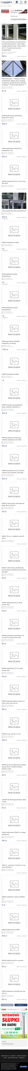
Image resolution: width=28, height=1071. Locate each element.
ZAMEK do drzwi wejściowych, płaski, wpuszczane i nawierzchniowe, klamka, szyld (14, 767)
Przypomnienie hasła (13, 1057)
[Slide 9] (18, 38)
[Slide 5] (13, 38)
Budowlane (4, 6)
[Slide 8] (17, 38)
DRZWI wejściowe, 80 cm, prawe (12, 960)
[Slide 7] (16, 38)
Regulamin (13, 1055)
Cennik (5, 1057)
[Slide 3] (10, 38)
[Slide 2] (9, 38)
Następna (20, 1005)
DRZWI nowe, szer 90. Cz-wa (11, 734)
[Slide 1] (7, 38)
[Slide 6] (14, 38)
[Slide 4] (11, 38)
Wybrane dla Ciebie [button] (19, 19)
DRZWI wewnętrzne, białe (10, 242)
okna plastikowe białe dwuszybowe (14, 211)
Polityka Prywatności (21, 1055)
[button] (21, 2)
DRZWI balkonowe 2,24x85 (11, 930)
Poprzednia (8, 1005)
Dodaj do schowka (21, 56)
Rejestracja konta (5, 1055)
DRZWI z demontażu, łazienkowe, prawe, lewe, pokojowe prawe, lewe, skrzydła (14, 570)
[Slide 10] (20, 38)
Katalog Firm (22, 1057)
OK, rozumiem (23, 1066)
